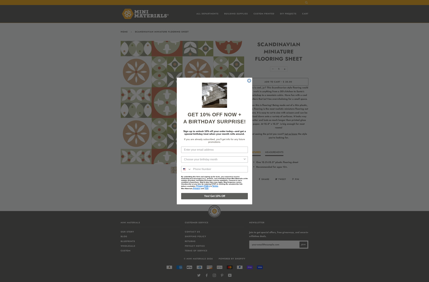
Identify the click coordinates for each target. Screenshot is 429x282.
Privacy (196, 188)
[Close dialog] (249, 80)
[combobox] (213, 159)
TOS (206, 188)
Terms (215, 186)
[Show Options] (244, 159)
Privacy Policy (203, 186)
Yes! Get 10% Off (214, 196)
